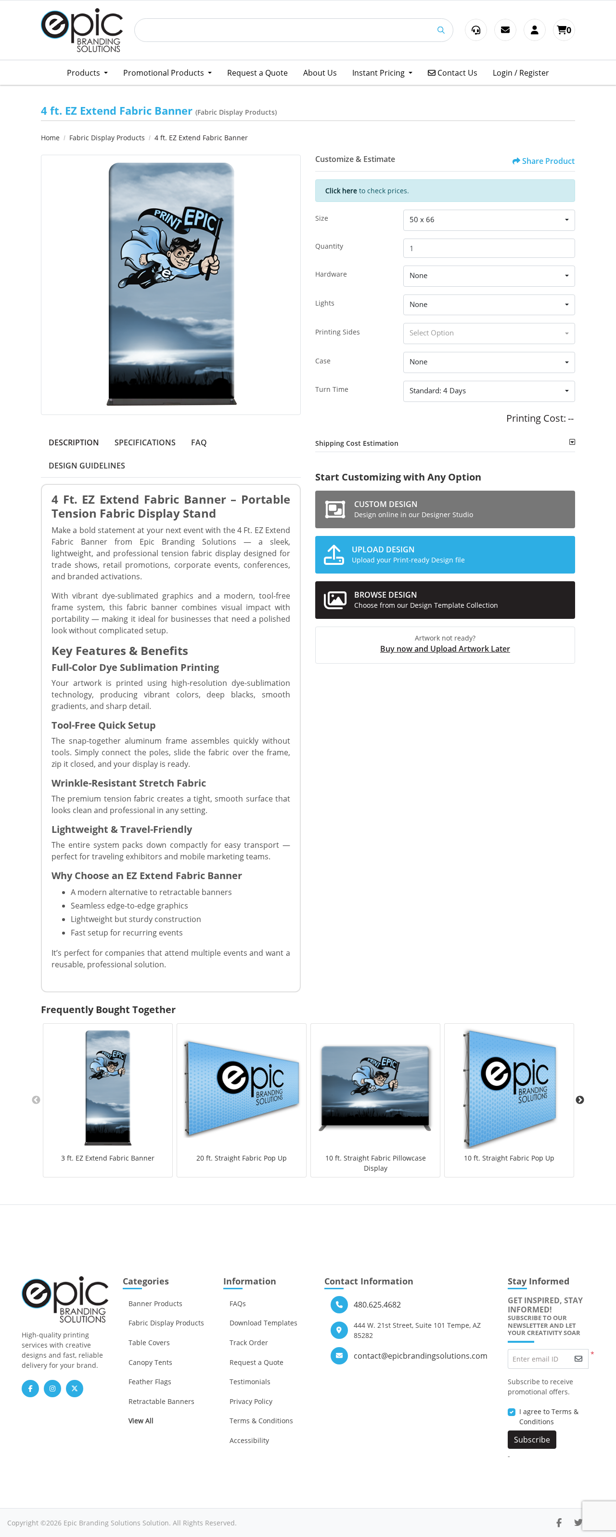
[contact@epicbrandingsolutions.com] (505, 30)
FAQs (238, 1303)
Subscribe (532, 1439)
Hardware (331, 274)
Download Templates (263, 1322)
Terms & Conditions (261, 1420)
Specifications (145, 442)
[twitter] (578, 1522)
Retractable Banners (161, 1401)
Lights (324, 302)
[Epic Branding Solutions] (82, 30)
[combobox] (489, 220)
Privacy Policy (251, 1401)
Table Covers (149, 1342)
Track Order (249, 1342)
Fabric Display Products (166, 1322)
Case (323, 360)
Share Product (548, 161)
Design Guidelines (87, 465)
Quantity (329, 246)
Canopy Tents (150, 1362)
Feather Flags (149, 1381)
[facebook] (559, 1522)
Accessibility (249, 1440)
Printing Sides (337, 331)
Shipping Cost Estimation (356, 443)
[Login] (535, 30)
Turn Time (331, 389)
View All (141, 1420)
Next (580, 1100)
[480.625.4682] (476, 30)
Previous (36, 1100)
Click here (341, 190)
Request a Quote (256, 1362)
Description (74, 442)
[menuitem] (87, 72)
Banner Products (155, 1303)
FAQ (199, 442)
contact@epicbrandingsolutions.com (421, 1355)
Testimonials (250, 1381)
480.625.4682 (377, 1304)
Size (321, 218)
